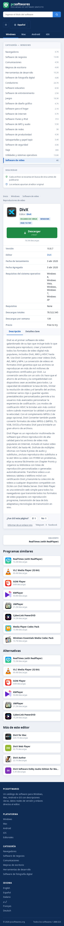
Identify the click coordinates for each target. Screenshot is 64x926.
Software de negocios (13, 855)
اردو (5, 901)
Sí (34, 518)
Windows (11, 34)
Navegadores (9, 851)
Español (7, 892)
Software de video (31, 196)
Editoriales (8, 837)
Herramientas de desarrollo (17, 869)
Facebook (52, 525)
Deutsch (7, 910)
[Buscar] (57, 14)
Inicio (5, 196)
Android (36, 34)
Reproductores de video (14, 200)
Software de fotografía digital (17, 874)
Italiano (7, 897)
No (43, 518)
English (6, 888)
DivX (29, 214)
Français (7, 906)
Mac (23, 34)
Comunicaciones (11, 860)
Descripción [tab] (15, 331)
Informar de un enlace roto (20, 525)
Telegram (40, 525)
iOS (47, 34)
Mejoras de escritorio (13, 865)
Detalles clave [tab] (32, 331)
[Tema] (6, 24)
